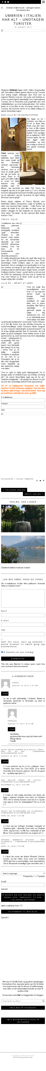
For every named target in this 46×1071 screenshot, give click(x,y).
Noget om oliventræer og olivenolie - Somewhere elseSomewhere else (23, 812)
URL (3, 630)
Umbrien (29, 479)
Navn (4, 611)
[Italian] (30, 870)
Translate (41, 876)
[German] (32, 870)
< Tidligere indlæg (14, 490)
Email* (3, 881)
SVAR (5, 694)
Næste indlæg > (34, 494)
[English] (27, 870)
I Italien (19, 479)
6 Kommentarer (23, 676)
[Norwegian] (41, 870)
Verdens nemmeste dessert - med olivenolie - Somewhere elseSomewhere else (23, 841)
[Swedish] (43, 870)
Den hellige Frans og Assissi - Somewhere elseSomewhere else (23, 781)
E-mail (5, 620)
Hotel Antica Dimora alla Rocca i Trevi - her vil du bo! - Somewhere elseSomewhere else (23, 751)
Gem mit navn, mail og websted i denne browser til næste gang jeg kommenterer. (23, 644)
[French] (38, 870)
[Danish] (24, 870)
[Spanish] (35, 870)
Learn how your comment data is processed (23, 665)
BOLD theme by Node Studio (23, 1057)
